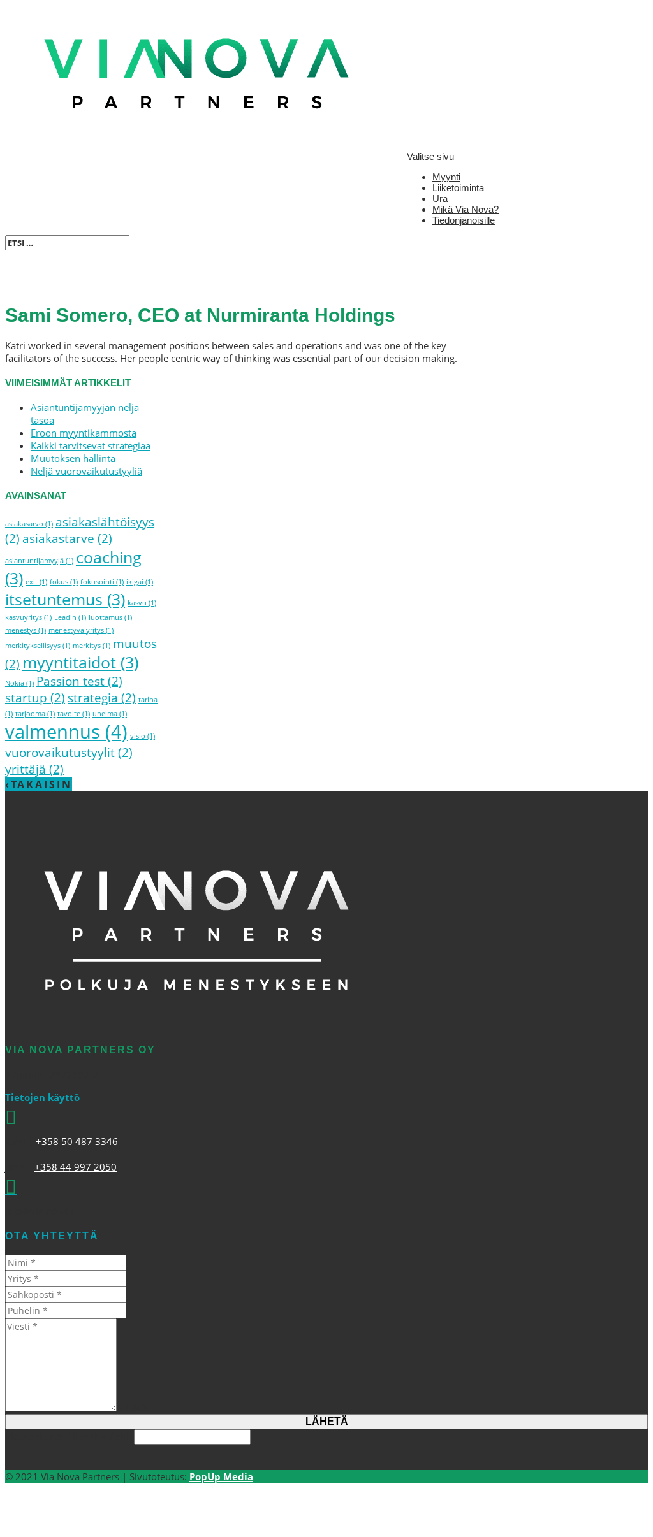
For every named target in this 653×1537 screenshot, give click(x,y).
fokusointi (102, 581)
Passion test (79, 681)
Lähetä (326, 1421)
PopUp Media (221, 1476)
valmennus (66, 731)
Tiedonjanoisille (463, 220)
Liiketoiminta (458, 187)
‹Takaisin (38, 784)
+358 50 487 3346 (77, 1141)
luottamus (110, 617)
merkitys (91, 645)
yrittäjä (34, 769)
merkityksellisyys (37, 645)
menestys (25, 630)
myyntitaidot (80, 662)
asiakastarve (67, 538)
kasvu (142, 602)
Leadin (70, 617)
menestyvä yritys (81, 630)
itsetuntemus (65, 599)
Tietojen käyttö (42, 1097)
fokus (64, 581)
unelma (109, 713)
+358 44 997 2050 (75, 1166)
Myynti (446, 176)
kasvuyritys (28, 617)
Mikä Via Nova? (465, 209)
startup (35, 697)
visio (142, 736)
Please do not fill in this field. (69, 1436)
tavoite (73, 713)
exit (36, 581)
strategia (102, 697)
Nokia (19, 683)
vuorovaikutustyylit (69, 752)
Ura (440, 198)
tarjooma (35, 713)
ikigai (139, 581)
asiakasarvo (29, 523)
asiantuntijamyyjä (39, 560)
